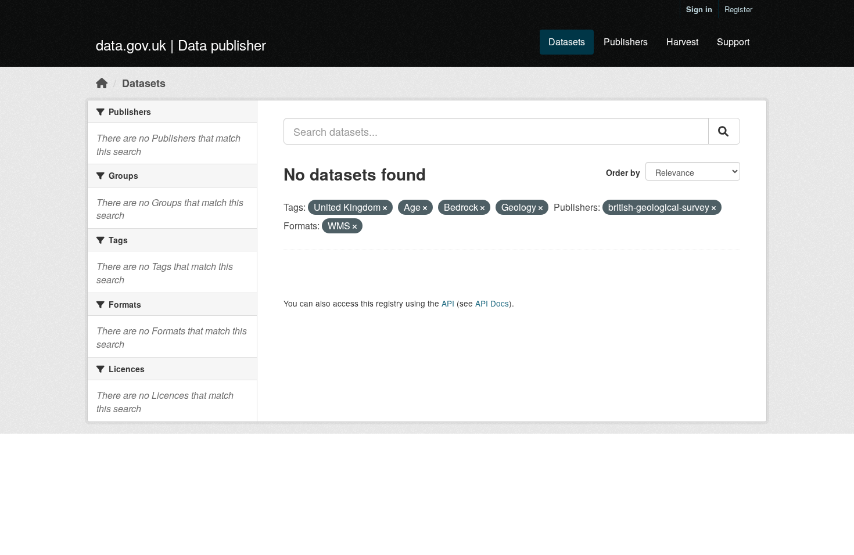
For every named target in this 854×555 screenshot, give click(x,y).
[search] (724, 131)
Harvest (682, 41)
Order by (623, 172)
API (448, 303)
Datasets (566, 41)
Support (733, 41)
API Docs (492, 303)
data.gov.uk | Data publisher (181, 44)
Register (738, 9)
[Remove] (385, 207)
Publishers (626, 41)
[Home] (101, 82)
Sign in (699, 9)
